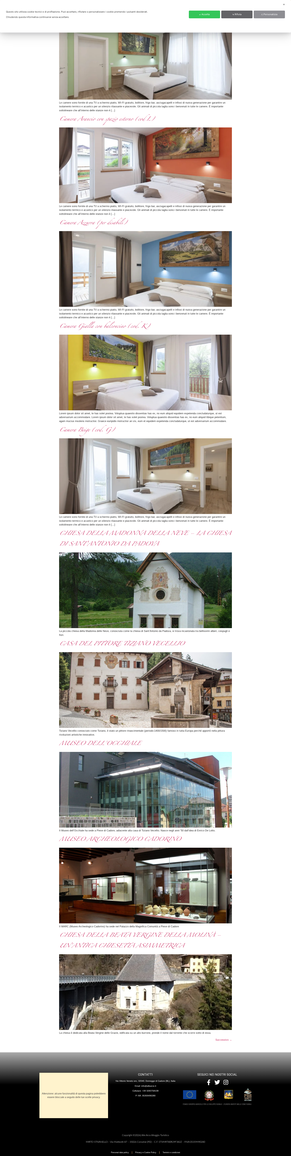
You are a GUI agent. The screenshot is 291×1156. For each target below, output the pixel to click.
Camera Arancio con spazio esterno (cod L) (106, 119)
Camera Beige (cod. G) (86, 430)
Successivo (223, 1039)
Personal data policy (120, 1152)
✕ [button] (284, 4)
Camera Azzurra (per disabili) (92, 223)
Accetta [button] (206, 14)
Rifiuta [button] (238, 14)
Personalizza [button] (270, 14)
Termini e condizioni (171, 1152)
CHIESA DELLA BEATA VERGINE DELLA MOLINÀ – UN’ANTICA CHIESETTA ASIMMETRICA (140, 941)
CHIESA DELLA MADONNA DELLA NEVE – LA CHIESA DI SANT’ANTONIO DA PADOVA (145, 539)
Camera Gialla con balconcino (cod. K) (104, 326)
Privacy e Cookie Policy (145, 1152)
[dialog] (145, 16)
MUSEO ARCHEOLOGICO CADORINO (120, 840)
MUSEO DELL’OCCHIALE (100, 744)
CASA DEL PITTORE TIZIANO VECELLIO (121, 644)
